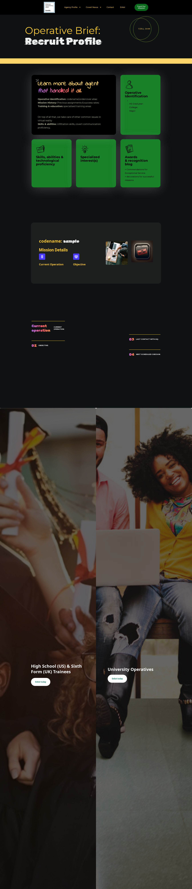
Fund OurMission (141, 7)
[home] (49, 7)
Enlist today (40, 682)
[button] (72, 7)
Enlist (122, 7)
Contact (110, 7)
